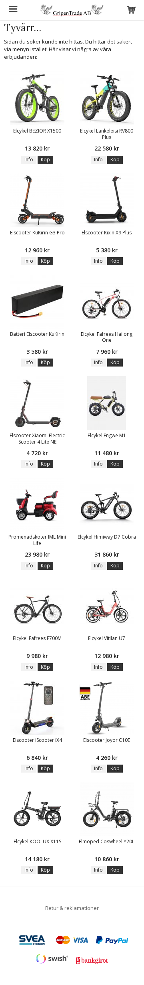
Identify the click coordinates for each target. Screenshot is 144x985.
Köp (45, 159)
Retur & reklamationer (72, 908)
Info (28, 159)
